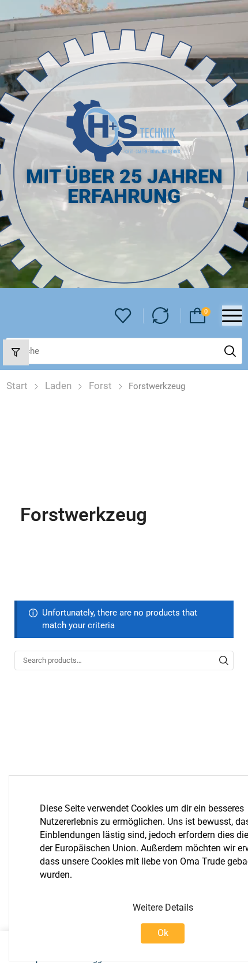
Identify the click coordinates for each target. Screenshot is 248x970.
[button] (123, 316)
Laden (58, 385)
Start (17, 385)
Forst (100, 385)
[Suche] (230, 351)
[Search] (224, 660)
